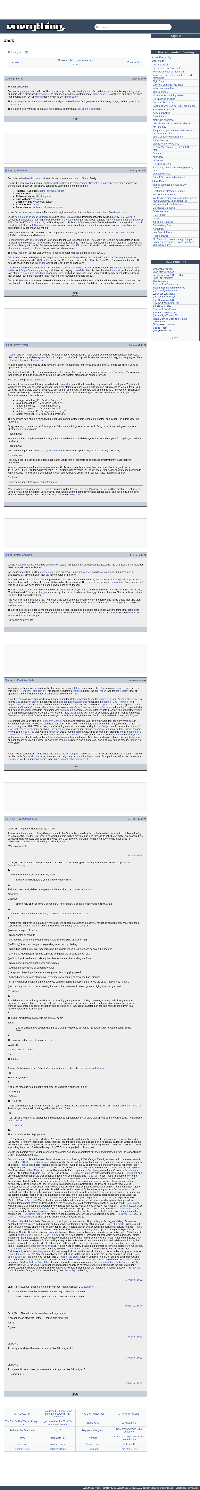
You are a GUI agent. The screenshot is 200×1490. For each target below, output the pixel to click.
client (18, 360)
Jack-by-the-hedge (83, 1229)
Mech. (139, 1237)
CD (42, 489)
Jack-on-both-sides (37, 1259)
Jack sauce (107, 1197)
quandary (158, 157)
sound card (38, 360)
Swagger (93, 1449)
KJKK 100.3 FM (22, 1413)
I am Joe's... (93, 1422)
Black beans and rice (164, 99)
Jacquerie (87, 1286)
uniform (128, 729)
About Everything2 (162, 57)
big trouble (72, 96)
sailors (96, 729)
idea (156, 278)
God (28, 579)
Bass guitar (38, 199)
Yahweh (123, 701)
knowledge (102, 726)
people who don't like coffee (167, 68)
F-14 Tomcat (159, 214)
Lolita (73, 245)
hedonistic (115, 270)
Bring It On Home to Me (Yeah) (169, 177)
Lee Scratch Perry (162, 232)
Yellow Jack (135, 1267)
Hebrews (75, 699)
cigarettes (58, 273)
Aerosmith (158, 229)
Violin (36, 207)
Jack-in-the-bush (77, 1248)
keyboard (52, 191)
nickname (116, 688)
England (134, 715)
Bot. (54, 828)
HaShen (112, 699)
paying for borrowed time (166, 143)
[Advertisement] (100, 10)
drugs (31, 273)
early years (112, 183)
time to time (120, 212)
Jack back (65, 1159)
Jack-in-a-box (52, 1235)
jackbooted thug (57, 1449)
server (13, 354)
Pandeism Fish (25, 680)
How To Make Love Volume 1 (120, 232)
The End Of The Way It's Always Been (21, 1423)
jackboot (21, 1444)
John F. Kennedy (21, 691)
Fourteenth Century (52, 721)
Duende (157, 153)
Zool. (13, 1045)
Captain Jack (22, 1449)
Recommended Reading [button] (176, 52)
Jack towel (106, 1211)
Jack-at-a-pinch (115, 1224)
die (47, 574)
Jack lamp (130, 1170)
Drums (35, 204)
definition (10, 818)
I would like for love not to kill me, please (174, 106)
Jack (10, 1216)
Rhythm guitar (43, 196)
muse (156, 218)
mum (87, 91)
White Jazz (30, 222)
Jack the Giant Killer (39, 1262)
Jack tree (123, 1214)
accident (63, 701)
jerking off (83, 759)
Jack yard (24, 1216)
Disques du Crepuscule (58, 257)
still (22, 574)
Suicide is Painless (163, 222)
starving (80, 91)
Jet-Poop (170, 296)
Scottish (124, 691)
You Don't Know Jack (93, 1413)
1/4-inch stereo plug (128, 1413)
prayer (35, 701)
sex (25, 273)
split (10, 712)
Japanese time (161, 211)
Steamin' (38, 248)
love (26, 620)
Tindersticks (56, 267)
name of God (110, 701)
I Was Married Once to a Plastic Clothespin (170, 320)
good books (41, 273)
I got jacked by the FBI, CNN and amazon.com (57, 1423)
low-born (76, 734)
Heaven (101, 572)
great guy (25, 91)
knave (101, 734)
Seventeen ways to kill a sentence (129, 1430)
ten (23, 737)
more (175, 337)
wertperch (168, 278)
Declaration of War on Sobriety (169, 191)
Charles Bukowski (124, 267)
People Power (160, 236)
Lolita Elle (27, 248)
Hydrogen (126, 438)
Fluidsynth (39, 450)
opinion (158, 290)
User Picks (158, 61)
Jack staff (34, 1208)
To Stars (92, 252)
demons (112, 582)
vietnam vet (43, 94)
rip (46, 489)
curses (18, 491)
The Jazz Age (97, 240)
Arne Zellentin (80, 489)
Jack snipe (125, 1205)
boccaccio (85, 1068)
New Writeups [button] (176, 262)
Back (26, 1162)
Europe (50, 260)
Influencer (158, 160)
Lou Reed (85, 267)
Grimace (22, 170)
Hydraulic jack (61, 1221)
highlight (125, 710)
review (157, 284)
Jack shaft (32, 1200)
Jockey (21, 865)
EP (77, 245)
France (90, 712)
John (76, 688)
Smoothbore (159, 116)
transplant (75, 712)
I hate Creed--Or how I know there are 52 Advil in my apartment (57, 1414)
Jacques (87, 232)
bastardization (67, 759)
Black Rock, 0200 (162, 164)
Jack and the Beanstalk (88, 109)
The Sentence (160, 92)
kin (76, 693)
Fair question (38, 691)
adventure (48, 109)
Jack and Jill (129, 1444)
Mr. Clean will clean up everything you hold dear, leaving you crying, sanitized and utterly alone (174, 242)
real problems (108, 91)
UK (90, 260)
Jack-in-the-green (38, 1251)
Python (76, 494)
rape (23, 615)
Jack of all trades (32, 756)
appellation (61, 729)
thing (8, 170)
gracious (107, 704)
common (12, 734)
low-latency (57, 354)
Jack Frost (34, 1170)
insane (86, 612)
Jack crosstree (38, 1167)
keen (20, 564)
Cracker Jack (93, 1444)
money (40, 96)
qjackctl (129, 392)
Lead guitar (39, 193)
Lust (135, 592)
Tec (21, 78)
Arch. (128, 1189)
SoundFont (54, 450)
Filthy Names (39, 225)
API (27, 354)
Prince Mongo (160, 140)
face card (118, 734)
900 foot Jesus (160, 64)
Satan (37, 579)
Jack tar (67, 913)
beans (76, 101)
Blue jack (13, 1221)
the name (133, 699)
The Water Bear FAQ (164, 194)
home (118, 94)
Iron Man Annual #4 (163, 102)
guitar (61, 191)
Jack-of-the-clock (70, 1256)
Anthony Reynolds (89, 183)
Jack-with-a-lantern (104, 1262)
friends (133, 740)
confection (53, 731)
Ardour (28, 367)
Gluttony (12, 595)
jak (23, 846)
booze (18, 273)
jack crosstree (15, 1120)
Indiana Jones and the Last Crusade (91, 707)
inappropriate (15, 704)
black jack (63, 1318)
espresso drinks (161, 173)
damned (44, 572)
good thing (125, 579)
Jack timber (122, 1208)
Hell (28, 572)
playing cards (57, 1444)
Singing (41, 191)
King (64, 740)
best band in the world (33, 178)
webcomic (28, 564)
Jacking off (13, 759)
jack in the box (83, 756)
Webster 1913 (29, 818)
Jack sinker (133, 1203)
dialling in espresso (163, 120)
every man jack (70, 753)
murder (131, 612)
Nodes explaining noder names (75, 60)
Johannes (88, 710)
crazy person (14, 104)
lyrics (81, 273)
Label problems (16, 240)
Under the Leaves (163, 269)
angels (87, 572)
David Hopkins (53, 564)
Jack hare (93, 1170)
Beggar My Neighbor (93, 1430)
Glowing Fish (172, 284)
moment (27, 704)
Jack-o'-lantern (123, 1262)
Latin (121, 704)
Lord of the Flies (129, 1449)
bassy (91, 225)
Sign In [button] (176, 36)
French (102, 691)
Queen (136, 734)
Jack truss (30, 1214)
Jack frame (117, 1167)
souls (52, 572)
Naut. (14, 1101)
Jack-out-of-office (94, 1259)
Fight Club (158, 81)
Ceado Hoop (160, 327)
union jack (130, 1105)
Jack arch (13, 1159)
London (41, 263)
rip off (58, 1430)
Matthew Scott (60, 183)
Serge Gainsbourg (30, 270)
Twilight (77, 257)
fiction (157, 271)
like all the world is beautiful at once (172, 123)
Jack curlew (81, 1167)
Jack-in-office (17, 1248)
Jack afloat (82, 913)
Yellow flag (70, 1270)
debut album (21, 217)
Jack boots (27, 1165)
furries (135, 564)
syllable (138, 710)
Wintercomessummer (116, 219)
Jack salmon (51, 1197)
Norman (93, 1438)
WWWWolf (23, 344)
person (9, 78)
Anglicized (65, 710)
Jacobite (12, 865)
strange (19, 101)
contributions (101, 212)
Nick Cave (69, 267)
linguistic (77, 691)
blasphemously (80, 701)
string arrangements (54, 207)
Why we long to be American (168, 204)
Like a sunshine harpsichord (168, 136)
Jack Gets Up (58, 1438)
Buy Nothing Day (162, 225)
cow (53, 91)
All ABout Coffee (161, 113)
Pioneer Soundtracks (41, 217)
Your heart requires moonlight (168, 71)
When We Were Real (164, 88)
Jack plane (77, 1173)
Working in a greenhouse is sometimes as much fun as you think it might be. (175, 199)
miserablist (79, 270)
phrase (102, 699)
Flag (86, 1270)
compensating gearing (41, 1246)
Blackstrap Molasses (164, 207)
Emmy (22, 1438)
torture (11, 615)
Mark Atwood (24, 554)
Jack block (37, 1162)
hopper (124, 981)
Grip (105, 489)
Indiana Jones (47, 707)
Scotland (28, 715)
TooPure (34, 240)
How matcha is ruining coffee (168, 95)
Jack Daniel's (129, 1422)
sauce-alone (24, 1235)
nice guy (42, 592)
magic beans (99, 94)
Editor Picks (158, 181)
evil (116, 612)
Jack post (132, 1173)
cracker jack (28, 731)
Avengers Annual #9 (163, 109)
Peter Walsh (126, 217)
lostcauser (169, 271)
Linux (35, 354)
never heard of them (77, 178)
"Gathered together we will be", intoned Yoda (129, 1438)
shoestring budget (73, 219)
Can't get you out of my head (168, 85)
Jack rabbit (69, 1181)
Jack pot (93, 1175)
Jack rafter (119, 1189)
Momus (41, 235)
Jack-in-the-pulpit (17, 1254)
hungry (115, 101)
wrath (67, 589)
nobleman (134, 731)
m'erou (100, 1068)
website (26, 280)
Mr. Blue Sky (159, 127)
